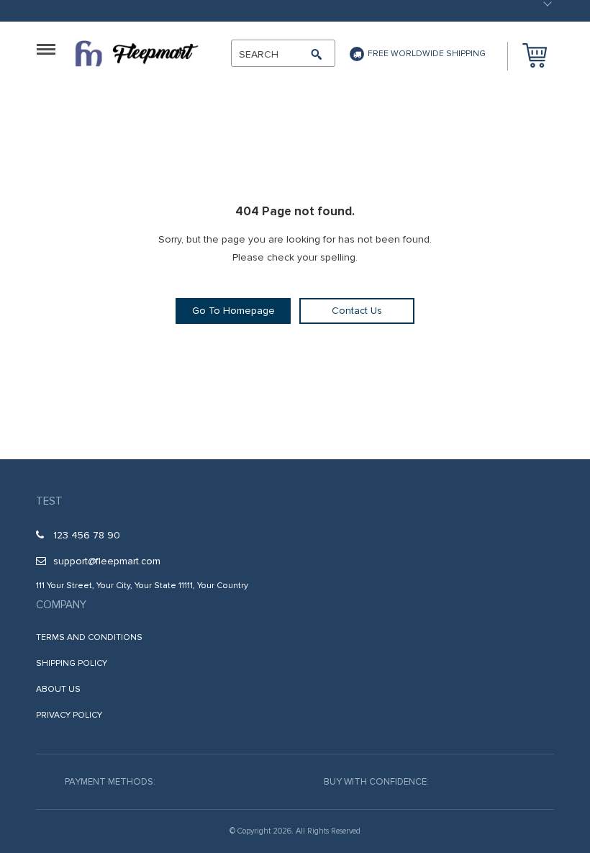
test (49, 501)
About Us (58, 689)
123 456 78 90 (86, 535)
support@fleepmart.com (106, 561)
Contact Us (357, 310)
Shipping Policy (71, 663)
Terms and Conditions (89, 637)
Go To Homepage (233, 310)
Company (61, 604)
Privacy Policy (69, 715)
